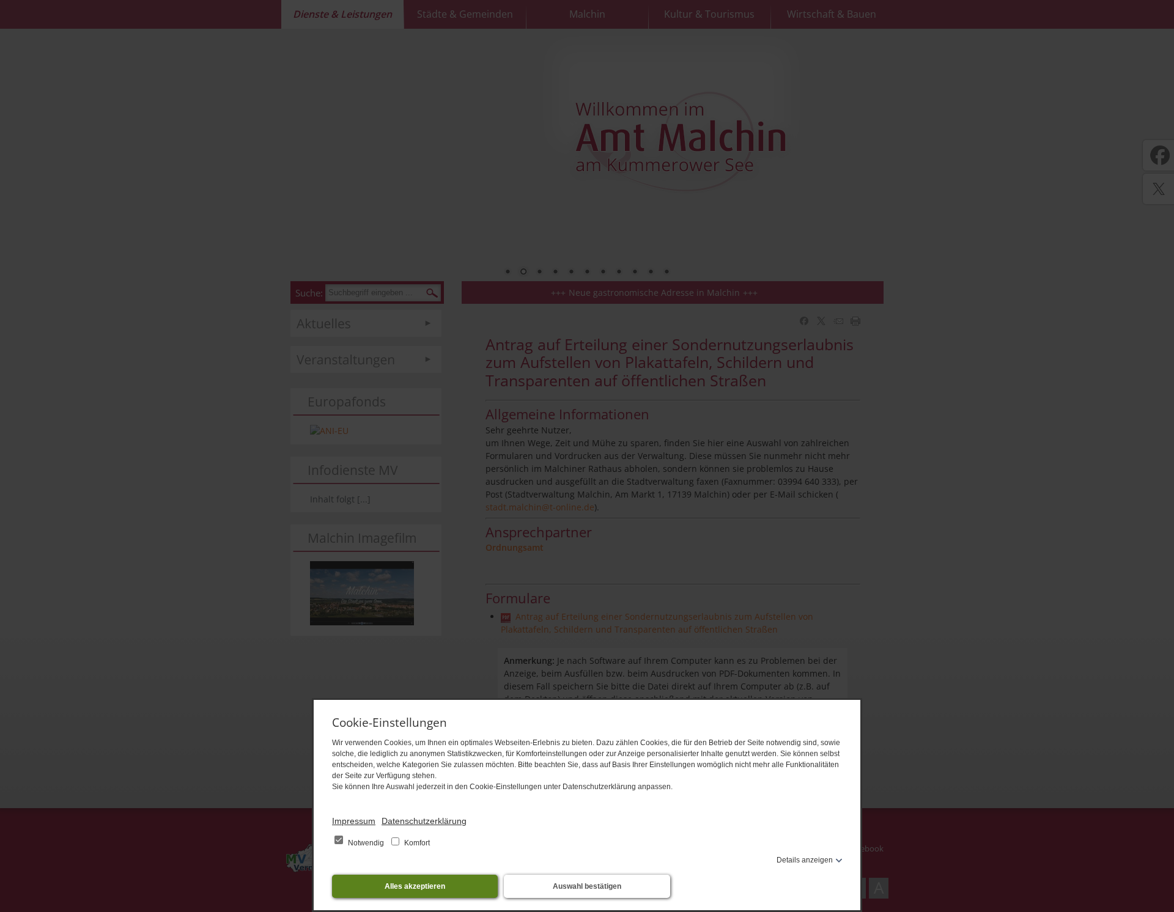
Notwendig (366, 843)
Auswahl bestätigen (587, 886)
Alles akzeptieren (415, 886)
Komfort (416, 843)
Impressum (353, 821)
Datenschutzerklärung (424, 821)
